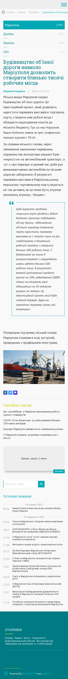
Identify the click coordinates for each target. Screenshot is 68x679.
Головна (9, 637)
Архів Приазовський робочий (20, 640)
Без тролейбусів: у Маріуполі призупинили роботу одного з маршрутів (31, 413)
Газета (27, 637)
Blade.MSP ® (29, 673)
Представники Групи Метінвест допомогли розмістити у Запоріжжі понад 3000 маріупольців (36, 568)
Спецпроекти (39, 637)
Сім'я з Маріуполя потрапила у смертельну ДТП (36, 577)
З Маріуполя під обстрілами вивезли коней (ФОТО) (36, 585)
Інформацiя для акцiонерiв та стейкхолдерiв (28, 643)
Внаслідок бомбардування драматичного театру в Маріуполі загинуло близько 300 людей (35, 594)
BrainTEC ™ (48, 673)
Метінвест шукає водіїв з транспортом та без (37, 544)
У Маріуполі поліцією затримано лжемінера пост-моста (31, 436)
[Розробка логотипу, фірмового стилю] (34, 458)
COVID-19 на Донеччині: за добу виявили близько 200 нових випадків (31, 422)
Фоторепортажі (44, 640)
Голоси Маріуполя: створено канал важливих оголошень (37, 522)
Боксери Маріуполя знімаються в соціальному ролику (33, 429)
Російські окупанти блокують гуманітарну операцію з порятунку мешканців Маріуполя (37, 603)
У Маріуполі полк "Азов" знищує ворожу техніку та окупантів (34, 538)
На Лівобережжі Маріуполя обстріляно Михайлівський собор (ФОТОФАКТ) (34, 551)
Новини (18, 637)
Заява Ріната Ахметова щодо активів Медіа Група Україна (36, 509)
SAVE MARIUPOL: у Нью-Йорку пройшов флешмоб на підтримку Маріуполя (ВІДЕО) (36, 530)
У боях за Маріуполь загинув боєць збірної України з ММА (36, 559)
